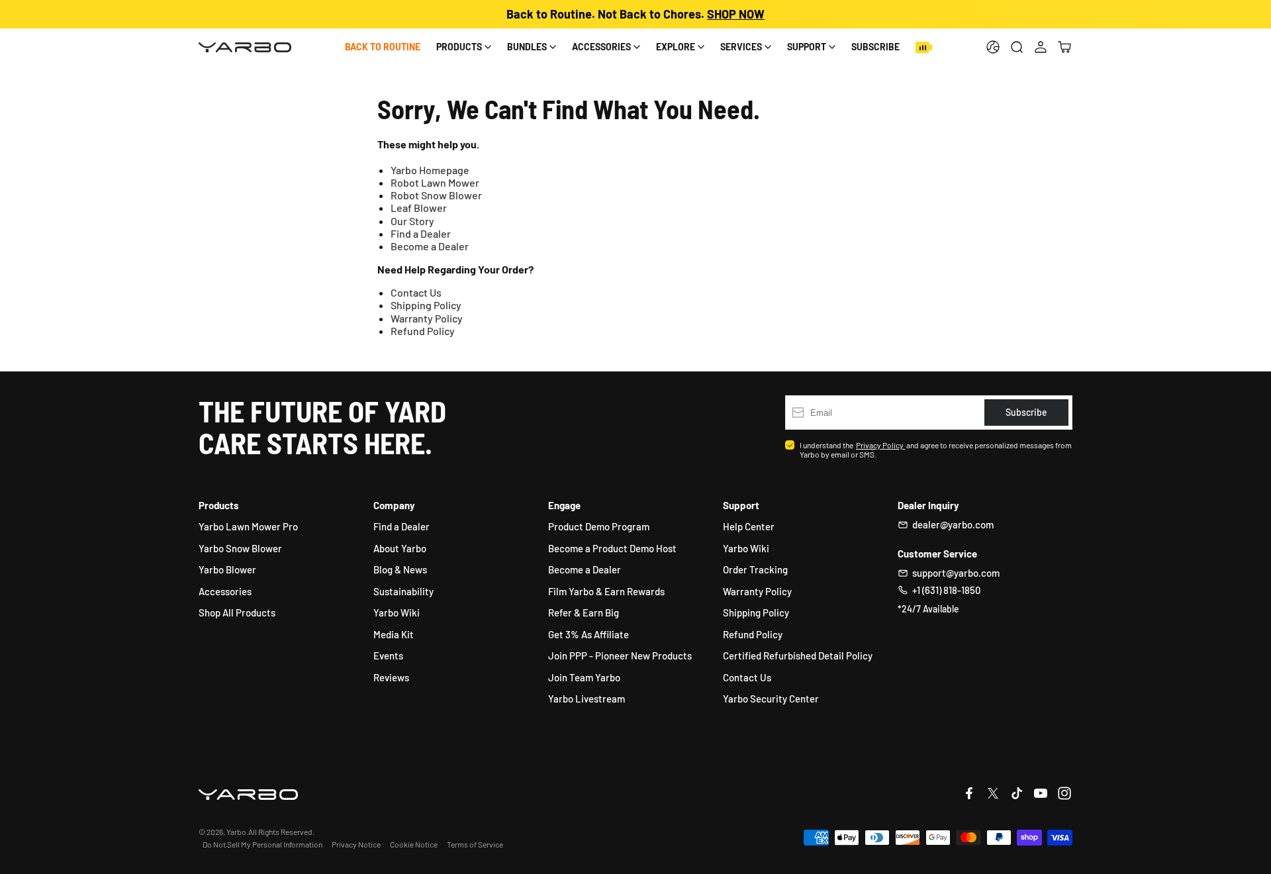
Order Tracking (755, 569)
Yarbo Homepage (430, 170)
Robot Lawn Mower (435, 182)
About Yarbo (399, 548)
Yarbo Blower (227, 569)
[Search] (1017, 47)
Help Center (749, 526)
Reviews (391, 677)
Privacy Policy (880, 445)
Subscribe (875, 46)
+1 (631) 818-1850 (946, 590)
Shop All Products (237, 612)
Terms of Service (475, 844)
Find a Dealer (421, 233)
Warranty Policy (427, 318)
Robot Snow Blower (436, 195)
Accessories (225, 591)
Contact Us (416, 292)
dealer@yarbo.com (953, 524)
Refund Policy (423, 330)
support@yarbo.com (956, 573)
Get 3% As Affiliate (588, 634)
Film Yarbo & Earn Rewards (606, 591)
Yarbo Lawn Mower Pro (248, 526)
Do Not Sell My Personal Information (262, 844)
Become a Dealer (430, 246)
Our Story (412, 221)
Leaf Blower (419, 207)
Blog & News (400, 569)
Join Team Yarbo (584, 677)
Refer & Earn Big (583, 612)
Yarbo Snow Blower (240, 548)
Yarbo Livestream (586, 698)
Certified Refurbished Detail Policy (797, 655)
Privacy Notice (356, 844)
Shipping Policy (426, 305)
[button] (1064, 47)
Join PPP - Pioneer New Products (620, 655)
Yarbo (236, 831)
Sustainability (403, 591)
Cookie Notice (414, 844)
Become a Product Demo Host (612, 548)
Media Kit (393, 634)
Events (388, 655)
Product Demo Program (598, 526)
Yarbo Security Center (771, 698)
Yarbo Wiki (396, 612)
